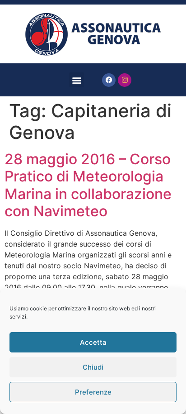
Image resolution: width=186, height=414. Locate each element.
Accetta (93, 342)
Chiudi (93, 367)
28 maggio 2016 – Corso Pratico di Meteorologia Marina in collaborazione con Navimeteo (88, 185)
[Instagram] (124, 80)
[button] (76, 79)
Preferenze (93, 392)
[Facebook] (109, 80)
